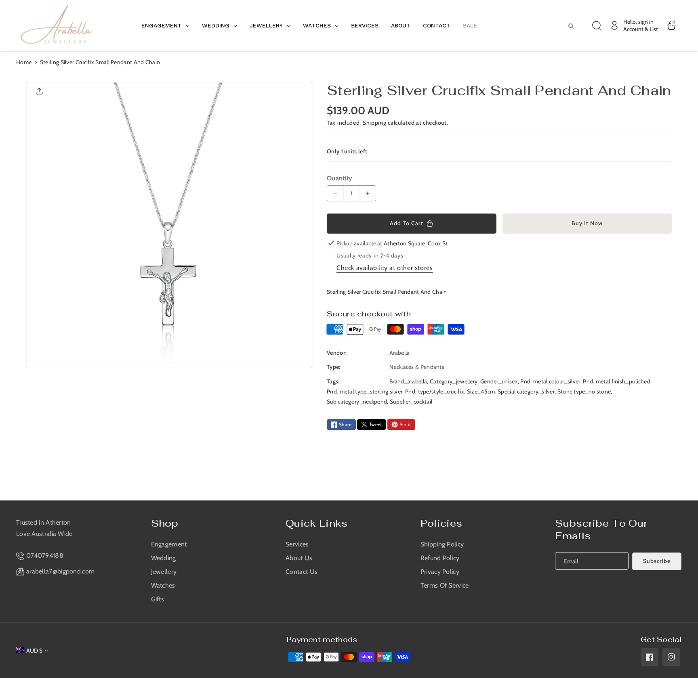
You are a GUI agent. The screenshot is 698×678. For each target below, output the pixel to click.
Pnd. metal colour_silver (550, 381)
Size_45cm (481, 391)
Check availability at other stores (384, 268)
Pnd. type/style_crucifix (434, 391)
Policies (441, 523)
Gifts (157, 599)
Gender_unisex (499, 381)
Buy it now (587, 223)
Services (297, 544)
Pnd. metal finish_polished (616, 381)
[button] (596, 25)
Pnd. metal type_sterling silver (364, 391)
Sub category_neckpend (357, 401)
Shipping (375, 122)
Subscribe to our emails (601, 529)
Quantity (339, 178)
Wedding (163, 558)
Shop (165, 523)
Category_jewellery (453, 381)
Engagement (169, 544)
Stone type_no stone (584, 391)
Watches (163, 585)
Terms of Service (444, 585)
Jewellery (164, 571)
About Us (299, 558)
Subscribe (657, 561)
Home (24, 62)
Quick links (316, 523)
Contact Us (301, 571)
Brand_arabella (408, 381)
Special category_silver (526, 391)
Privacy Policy (439, 571)
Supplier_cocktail (411, 401)
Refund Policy (440, 558)
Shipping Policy (442, 544)
